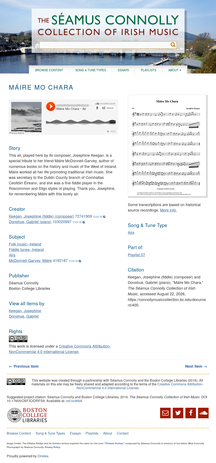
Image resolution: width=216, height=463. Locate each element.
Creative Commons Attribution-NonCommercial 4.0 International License (60, 348)
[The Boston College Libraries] (27, 421)
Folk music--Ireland (25, 244)
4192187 (60, 260)
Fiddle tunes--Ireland (26, 249)
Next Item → (196, 366)
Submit (173, 45)
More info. (168, 210)
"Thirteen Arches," (114, 443)
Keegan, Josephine (25, 310)
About (173, 70)
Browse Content (49, 70)
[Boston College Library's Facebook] (190, 413)
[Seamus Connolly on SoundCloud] (203, 413)
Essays (123, 70)
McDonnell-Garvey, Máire (30, 260)
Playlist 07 (136, 254)
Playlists (148, 70)
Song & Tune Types (90, 70)
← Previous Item (24, 366)
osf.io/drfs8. (74, 400)
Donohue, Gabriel (24, 316)
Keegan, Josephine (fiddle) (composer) (41, 216)
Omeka (43, 456)
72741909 (83, 216)
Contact (122, 433)
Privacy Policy (52, 447)
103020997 (62, 221)
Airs (12, 255)
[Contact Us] (165, 413)
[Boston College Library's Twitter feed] (178, 413)
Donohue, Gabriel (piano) (30, 221)
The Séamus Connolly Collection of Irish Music (108, 25)
